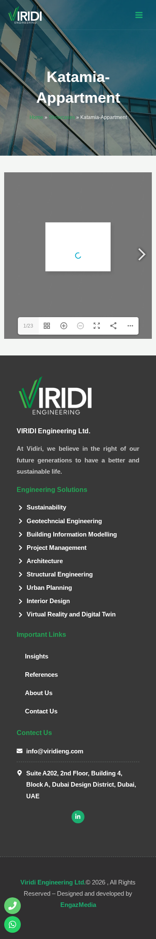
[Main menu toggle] (139, 15)
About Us (38, 693)
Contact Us (41, 711)
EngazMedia (78, 905)
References (41, 674)
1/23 (28, 326)
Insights (36, 656)
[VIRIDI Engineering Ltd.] (25, 15)
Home (36, 117)
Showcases (62, 117)
